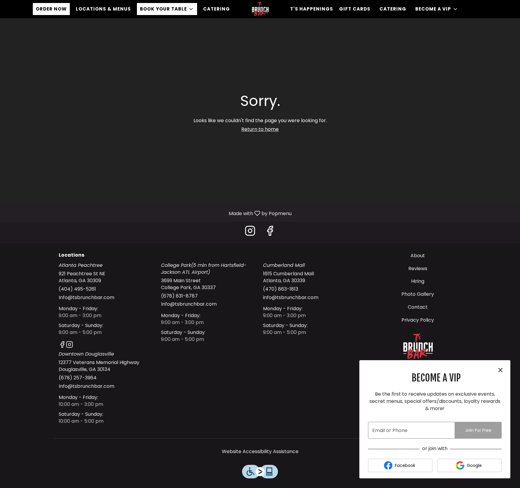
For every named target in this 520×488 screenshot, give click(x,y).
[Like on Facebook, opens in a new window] (270, 232)
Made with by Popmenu (148, 213)
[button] (167, 9)
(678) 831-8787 (179, 296)
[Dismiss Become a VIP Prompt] (500, 370)
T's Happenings (311, 9)
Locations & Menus (103, 9)
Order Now (51, 9)
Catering (216, 9)
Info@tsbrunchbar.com (86, 297)
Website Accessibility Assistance (260, 451)
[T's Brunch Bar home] (260, 9)
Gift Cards (354, 9)
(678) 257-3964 (78, 378)
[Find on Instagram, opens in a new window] (250, 232)
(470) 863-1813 (280, 289)
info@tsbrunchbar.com (290, 297)
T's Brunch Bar (418, 346)
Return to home (260, 129)
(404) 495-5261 (77, 289)
